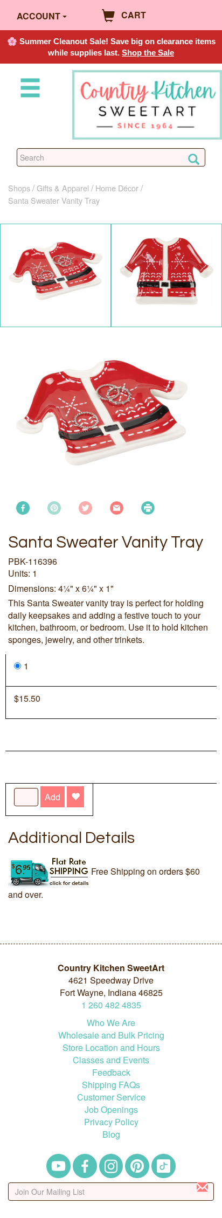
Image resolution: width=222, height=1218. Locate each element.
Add (52, 797)
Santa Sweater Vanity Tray (54, 200)
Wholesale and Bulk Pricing (111, 1035)
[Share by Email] (116, 506)
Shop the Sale (148, 52)
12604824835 (111, 1005)
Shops (19, 187)
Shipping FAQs (111, 1084)
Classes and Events (111, 1060)
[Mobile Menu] (28, 89)
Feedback (111, 1072)
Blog (111, 1134)
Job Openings (111, 1109)
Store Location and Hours (111, 1047)
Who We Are (111, 1022)
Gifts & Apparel (63, 187)
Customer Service (111, 1097)
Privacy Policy (111, 1122)
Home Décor (116, 187)
